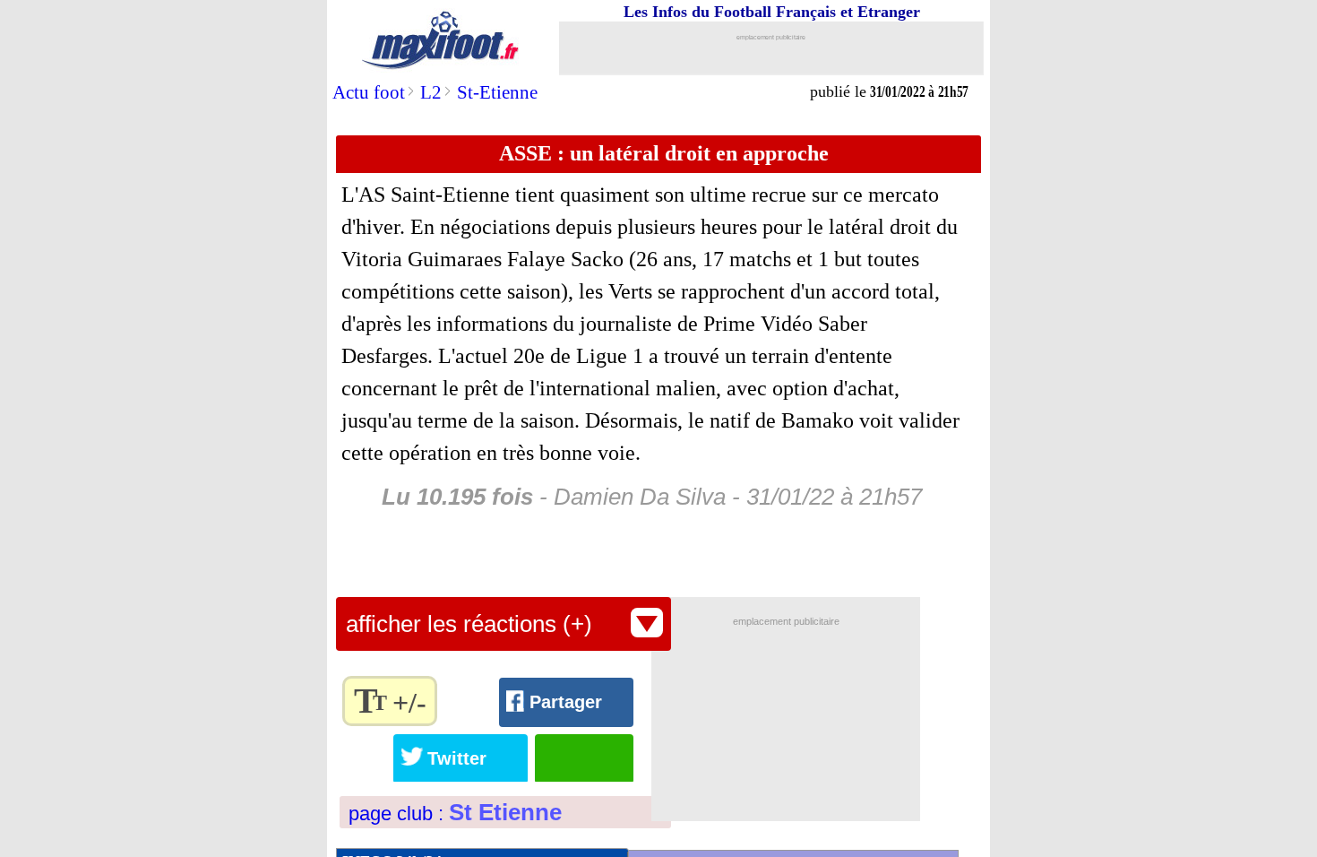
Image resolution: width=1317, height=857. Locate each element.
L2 (431, 92)
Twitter (456, 758)
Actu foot (368, 92)
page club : (455, 813)
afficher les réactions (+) (469, 623)
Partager (565, 702)
